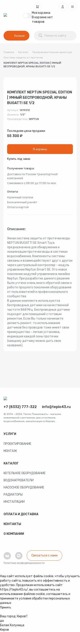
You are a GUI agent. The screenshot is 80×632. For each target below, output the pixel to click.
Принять (5, 607)
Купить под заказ (18, 158)
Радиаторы (13, 495)
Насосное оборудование (24, 487)
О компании (14, 534)
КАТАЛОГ (11, 463)
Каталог (19, 35)
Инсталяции (14, 502)
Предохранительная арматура (52, 52)
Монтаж (10, 451)
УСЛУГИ (10, 434)
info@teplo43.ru (56, 407)
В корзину (40, 149)
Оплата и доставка (21, 514)
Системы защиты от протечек (23, 57)
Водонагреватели (19, 480)
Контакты (12, 524)
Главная (9, 52)
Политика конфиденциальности (24, 562)
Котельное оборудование (25, 473)
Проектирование (17, 444)
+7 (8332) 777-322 (20, 407)
